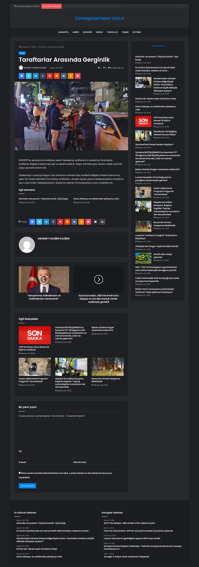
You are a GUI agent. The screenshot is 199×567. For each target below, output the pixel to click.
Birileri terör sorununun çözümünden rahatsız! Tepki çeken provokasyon (154, 291)
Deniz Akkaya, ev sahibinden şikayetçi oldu (96, 198)
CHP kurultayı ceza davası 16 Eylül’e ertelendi (34, 348)
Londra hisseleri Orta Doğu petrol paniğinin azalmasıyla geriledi (153, 179)
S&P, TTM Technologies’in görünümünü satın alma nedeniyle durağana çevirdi (156, 269)
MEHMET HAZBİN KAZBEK (35, 68)
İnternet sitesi (79, 462)
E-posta (23, 462)
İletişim (137, 32)
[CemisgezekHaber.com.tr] (99, 18)
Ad (21, 451)
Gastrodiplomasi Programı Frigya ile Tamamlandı (33, 380)
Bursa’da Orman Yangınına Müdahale (106, 380)
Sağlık (99, 32)
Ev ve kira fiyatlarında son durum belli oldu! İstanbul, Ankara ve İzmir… (155, 69)
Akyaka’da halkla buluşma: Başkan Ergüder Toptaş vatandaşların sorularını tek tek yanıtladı (70, 382)
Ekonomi (87, 32)
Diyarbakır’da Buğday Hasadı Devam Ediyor (165, 133)
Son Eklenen (157, 45)
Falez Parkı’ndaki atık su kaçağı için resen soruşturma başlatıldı (157, 280)
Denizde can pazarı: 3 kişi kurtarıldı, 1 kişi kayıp (43, 198)
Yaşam (125, 32)
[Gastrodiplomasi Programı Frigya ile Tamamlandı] (35, 367)
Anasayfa (63, 32)
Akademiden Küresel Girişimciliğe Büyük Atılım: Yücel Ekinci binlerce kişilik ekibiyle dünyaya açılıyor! (165, 84)
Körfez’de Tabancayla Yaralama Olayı (155, 98)
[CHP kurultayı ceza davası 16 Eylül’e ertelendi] (35, 335)
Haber (75, 32)
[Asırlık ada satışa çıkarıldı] (143, 258)
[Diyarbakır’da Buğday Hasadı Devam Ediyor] (143, 135)
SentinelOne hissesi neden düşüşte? (154, 144)
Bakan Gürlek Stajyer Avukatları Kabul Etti (103, 329)
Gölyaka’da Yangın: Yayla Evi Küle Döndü (156, 246)
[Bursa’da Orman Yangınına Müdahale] (108, 367)
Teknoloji (112, 32)
